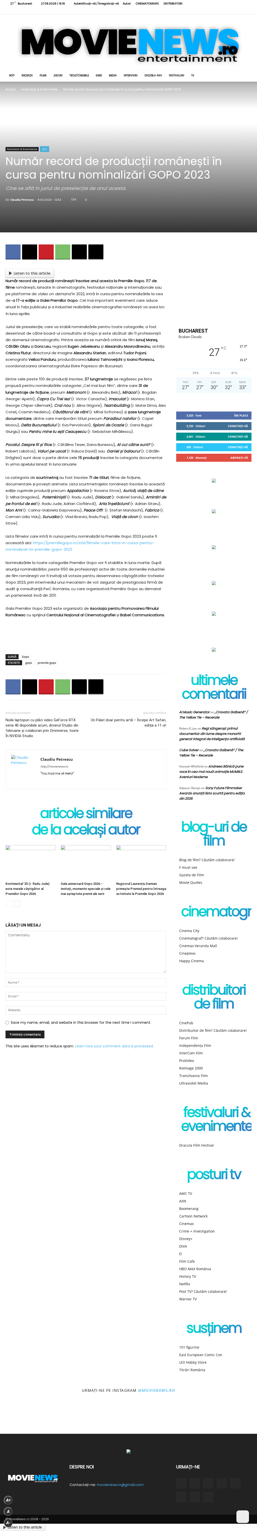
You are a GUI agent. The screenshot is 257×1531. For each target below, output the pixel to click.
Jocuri (57, 75)
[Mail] (62, 782)
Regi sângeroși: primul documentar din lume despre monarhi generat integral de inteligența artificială (212, 733)
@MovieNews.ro (156, 1390)
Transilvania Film (193, 1075)
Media (113, 75)
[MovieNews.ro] (128, 42)
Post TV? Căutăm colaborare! (203, 1291)
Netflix (184, 1284)
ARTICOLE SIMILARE (86, 814)
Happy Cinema (191, 960)
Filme (43, 75)
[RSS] (206, 10)
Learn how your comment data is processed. (114, 1046)
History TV (187, 1276)
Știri (44, 149)
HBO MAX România (195, 1268)
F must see (188, 867)
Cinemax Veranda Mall (198, 945)
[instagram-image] (16, 1418)
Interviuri (131, 75)
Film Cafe (187, 1261)
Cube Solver (189, 750)
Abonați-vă (239, 458)
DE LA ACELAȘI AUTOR (86, 831)
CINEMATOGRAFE (147, 4)
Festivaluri (176, 75)
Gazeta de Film (191, 875)
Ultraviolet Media (193, 1083)
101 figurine (189, 1347)
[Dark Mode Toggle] (242, 1516)
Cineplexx (187, 953)
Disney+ (185, 1238)
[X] (223, 10)
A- (8, 1522)
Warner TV (188, 1299)
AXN (182, 1201)
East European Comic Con (200, 1354)
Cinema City (189, 930)
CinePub (186, 1022)
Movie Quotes (190, 882)
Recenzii (27, 75)
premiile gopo (47, 663)
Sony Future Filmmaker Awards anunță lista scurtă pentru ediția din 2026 (212, 793)
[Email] (79, 252)
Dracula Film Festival (196, 1145)
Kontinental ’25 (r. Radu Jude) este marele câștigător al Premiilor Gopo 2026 (27, 889)
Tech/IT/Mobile (79, 75)
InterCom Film (191, 1053)
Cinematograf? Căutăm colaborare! (208, 938)
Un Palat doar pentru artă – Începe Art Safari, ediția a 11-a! (128, 723)
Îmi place (241, 415)
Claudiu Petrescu (22, 199)
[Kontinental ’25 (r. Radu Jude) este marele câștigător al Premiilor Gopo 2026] (30, 862)
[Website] (231, 10)
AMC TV (185, 1193)
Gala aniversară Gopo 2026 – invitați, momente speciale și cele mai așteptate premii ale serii (85, 889)
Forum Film (188, 1038)
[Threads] (247, 10)
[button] (245, 76)
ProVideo (186, 1060)
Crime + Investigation (197, 1231)
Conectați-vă (238, 426)
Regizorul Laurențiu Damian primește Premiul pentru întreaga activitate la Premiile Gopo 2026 (141, 889)
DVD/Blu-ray (153, 75)
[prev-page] (9, 904)
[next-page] (17, 904)
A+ (8, 1500)
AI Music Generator (194, 712)
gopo (28, 663)
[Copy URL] (95, 252)
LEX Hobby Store (193, 1362)
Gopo (25, 656)
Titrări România (192, 1369)
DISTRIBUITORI (173, 4)
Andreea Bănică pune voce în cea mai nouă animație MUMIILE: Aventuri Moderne (211, 771)
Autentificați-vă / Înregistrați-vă (96, 4)
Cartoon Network (193, 1216)
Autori (127, 4)
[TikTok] (214, 10)
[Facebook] (190, 10)
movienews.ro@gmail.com (120, 1484)
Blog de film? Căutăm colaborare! (207, 859)
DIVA (183, 1246)
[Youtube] (239, 10)
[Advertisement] (86, 637)
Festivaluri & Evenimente (39, 89)
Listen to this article (32, 273)
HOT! (12, 75)
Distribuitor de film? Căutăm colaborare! (213, 1030)
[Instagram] (198, 10)
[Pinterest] (46, 252)
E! (180, 1253)
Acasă (11, 89)
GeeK (99, 75)
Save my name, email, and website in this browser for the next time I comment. (81, 1022)
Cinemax (186, 1223)
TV (192, 75)
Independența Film (195, 1045)
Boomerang (189, 1208)
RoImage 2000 (191, 1068)
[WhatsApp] (62, 252)
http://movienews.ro (54, 766)
